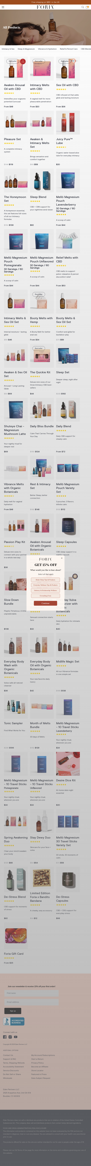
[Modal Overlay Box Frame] (45, 583)
